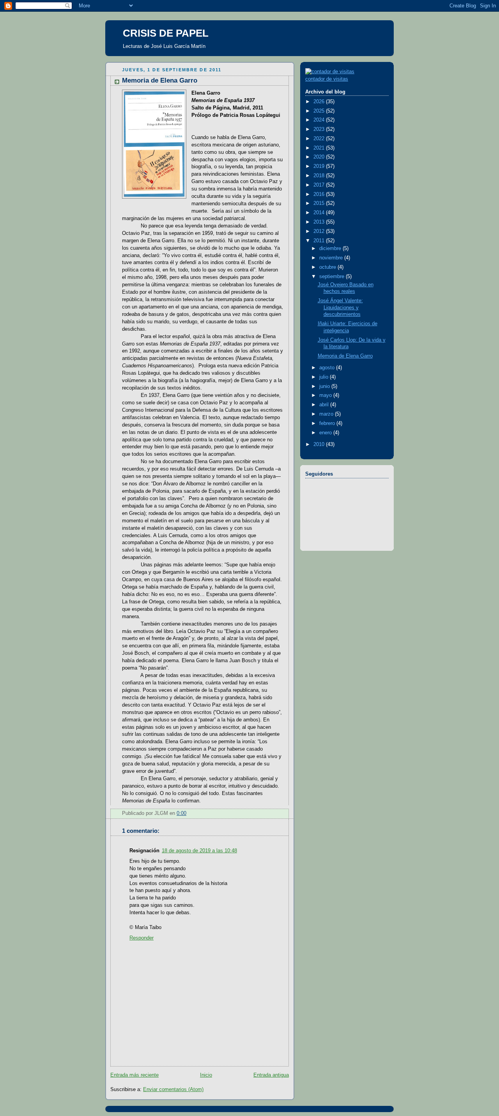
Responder (141, 938)
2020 (319, 157)
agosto (327, 367)
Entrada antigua (271, 1075)
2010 (319, 444)
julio (324, 377)
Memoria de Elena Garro (345, 356)
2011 (319, 240)
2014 (319, 212)
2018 (319, 175)
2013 (319, 222)
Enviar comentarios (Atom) (173, 1089)
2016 (319, 194)
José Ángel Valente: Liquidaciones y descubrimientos (340, 307)
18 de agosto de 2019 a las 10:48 (199, 850)
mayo (326, 395)
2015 (319, 203)
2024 (319, 120)
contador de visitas (326, 79)
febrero (327, 423)
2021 (319, 148)
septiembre (332, 276)
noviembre (331, 258)
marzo (327, 414)
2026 (319, 101)
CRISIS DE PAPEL (166, 33)
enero (326, 432)
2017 (319, 185)
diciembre (331, 248)
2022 (319, 138)
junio (325, 386)
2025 (319, 111)
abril (324, 404)
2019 (319, 166)
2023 (319, 129)
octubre (328, 267)
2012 (319, 231)
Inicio (206, 1075)
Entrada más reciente (134, 1075)
